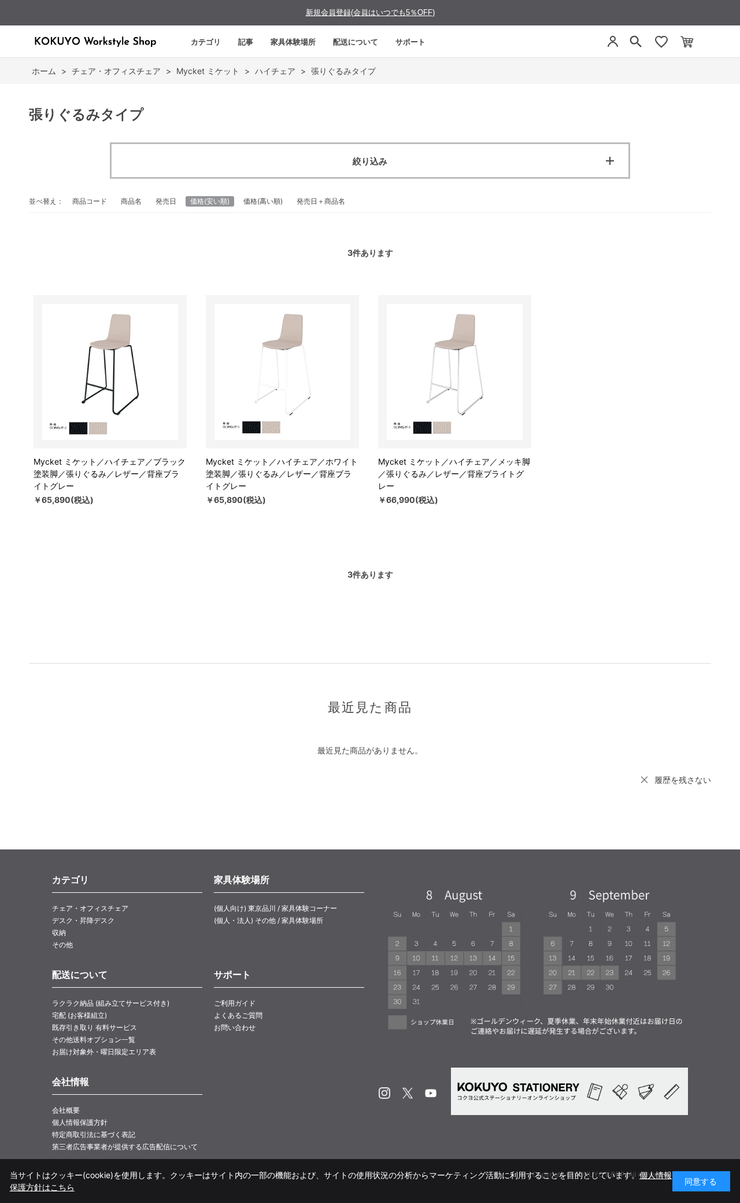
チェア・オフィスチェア (90, 908)
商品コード (89, 201)
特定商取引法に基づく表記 (93, 1134)
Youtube (430, 1093)
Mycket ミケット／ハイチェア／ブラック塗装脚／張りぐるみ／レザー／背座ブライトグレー (110, 474)
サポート (410, 41)
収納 (59, 932)
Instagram (384, 1093)
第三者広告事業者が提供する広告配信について (125, 1146)
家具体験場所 (293, 41)
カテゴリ (206, 41)
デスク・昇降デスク (83, 920)
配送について (355, 41)
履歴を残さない (682, 780)
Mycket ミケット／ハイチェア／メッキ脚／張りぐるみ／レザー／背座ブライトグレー (454, 474)
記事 (245, 41)
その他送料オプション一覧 (93, 1039)
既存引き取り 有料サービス (94, 1027)
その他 (62, 944)
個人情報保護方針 (80, 1122)
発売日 (166, 201)
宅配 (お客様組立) (79, 1015)
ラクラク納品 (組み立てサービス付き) (110, 1003)
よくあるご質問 (238, 1015)
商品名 (131, 201)
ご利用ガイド (235, 1003)
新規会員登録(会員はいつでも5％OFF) (370, 12)
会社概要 (66, 1110)
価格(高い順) (263, 201)
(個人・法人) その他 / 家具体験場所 (268, 920)
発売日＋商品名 (321, 201)
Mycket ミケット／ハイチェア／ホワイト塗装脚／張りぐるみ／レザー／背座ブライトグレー (282, 474)
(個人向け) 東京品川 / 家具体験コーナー (275, 908)
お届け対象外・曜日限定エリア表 (104, 1051)
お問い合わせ (235, 1027)
